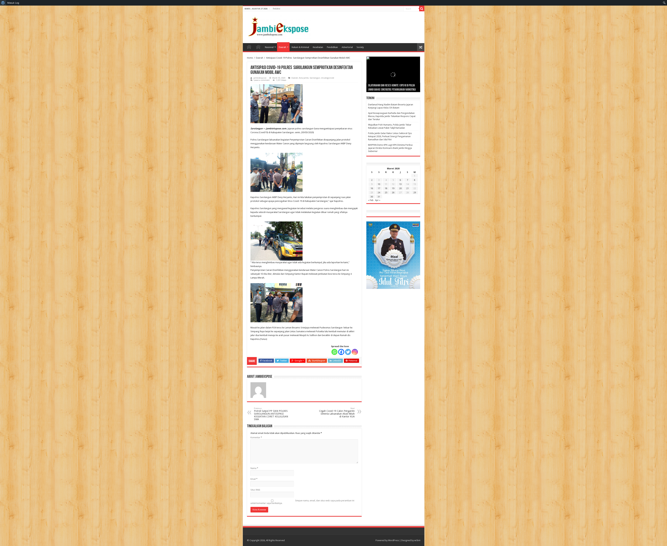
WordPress (393, 540)
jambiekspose (259, 78)
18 (386, 188)
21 (407, 188)
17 (379, 188)
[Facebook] (341, 352)
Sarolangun (315, 78)
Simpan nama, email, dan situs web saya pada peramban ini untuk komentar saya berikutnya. (302, 501)
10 (379, 184)
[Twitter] (348, 352)
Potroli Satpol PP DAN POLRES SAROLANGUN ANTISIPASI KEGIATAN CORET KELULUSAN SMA (271, 414)
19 (393, 188)
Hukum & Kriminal (300, 47)
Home (249, 46)
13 (400, 184)
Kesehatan (318, 47)
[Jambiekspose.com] (278, 26)
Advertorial (347, 47)
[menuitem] (3, 3)
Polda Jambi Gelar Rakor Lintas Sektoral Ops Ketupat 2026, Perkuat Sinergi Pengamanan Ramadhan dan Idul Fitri (390, 136)
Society (360, 47)
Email (253, 479)
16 (371, 188)
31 (379, 196)
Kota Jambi (304, 78)
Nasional (269, 47)
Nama (254, 468)
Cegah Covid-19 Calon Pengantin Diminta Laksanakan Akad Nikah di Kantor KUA (337, 412)
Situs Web (255, 489)
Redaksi (276, 8)
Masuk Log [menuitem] (13, 2)
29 (414, 192)
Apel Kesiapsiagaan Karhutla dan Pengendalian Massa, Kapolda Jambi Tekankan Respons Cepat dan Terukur (391, 116)
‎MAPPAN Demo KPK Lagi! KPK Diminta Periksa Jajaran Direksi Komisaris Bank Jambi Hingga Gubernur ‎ (390, 148)
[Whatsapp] (334, 352)
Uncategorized (327, 78)
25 (386, 192)
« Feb (370, 200)
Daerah (282, 47)
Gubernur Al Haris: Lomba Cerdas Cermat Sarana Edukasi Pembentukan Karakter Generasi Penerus (393, 85)
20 (400, 188)
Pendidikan (332, 47)
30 (371, 196)
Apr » (377, 200)
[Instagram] (355, 352)
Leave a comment (262, 80)
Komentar (256, 437)
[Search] (421, 8)
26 (393, 192)
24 (379, 192)
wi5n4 (417, 540)
